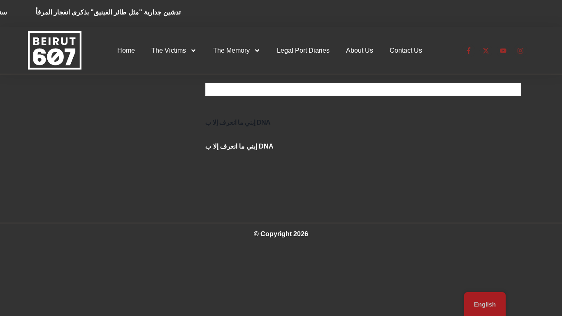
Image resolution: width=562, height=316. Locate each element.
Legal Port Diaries (303, 50)
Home (126, 50)
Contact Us (406, 50)
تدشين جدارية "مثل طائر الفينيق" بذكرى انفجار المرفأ (112, 12)
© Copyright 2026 (281, 233)
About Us (359, 50)
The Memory (231, 50)
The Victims (168, 50)
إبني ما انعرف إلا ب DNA (237, 122)
